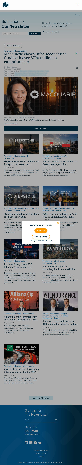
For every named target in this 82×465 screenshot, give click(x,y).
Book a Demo (41, 237)
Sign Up (41, 230)
